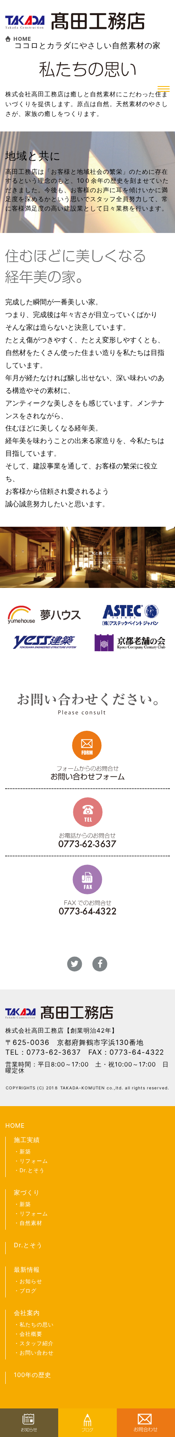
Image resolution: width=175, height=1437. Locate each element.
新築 (25, 1151)
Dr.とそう (32, 1170)
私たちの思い (37, 1324)
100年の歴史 (32, 1375)
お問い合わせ (37, 1352)
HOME (22, 39)
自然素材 (31, 1223)
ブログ (28, 1290)
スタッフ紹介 (37, 1343)
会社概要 (31, 1334)
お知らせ (31, 1281)
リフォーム (34, 1161)
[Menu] (164, 89)
